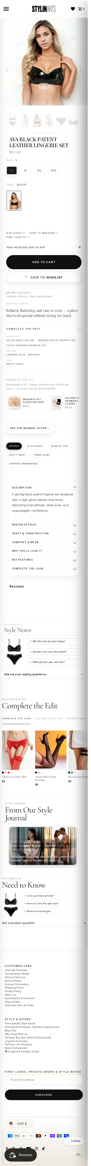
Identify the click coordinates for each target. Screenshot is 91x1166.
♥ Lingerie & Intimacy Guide (22, 1051)
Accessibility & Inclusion (19, 998)
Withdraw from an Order (19, 1005)
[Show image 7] (85, 120)
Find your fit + (18, 237)
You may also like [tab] (49, 719)
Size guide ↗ (15, 233)
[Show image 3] (37, 120)
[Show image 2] (25, 120)
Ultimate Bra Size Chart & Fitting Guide (28, 1037)
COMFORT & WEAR (25, 542)
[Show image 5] (61, 120)
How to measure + (44, 233)
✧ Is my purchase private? (39, 895)
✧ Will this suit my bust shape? (47, 641)
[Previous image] (8, 69)
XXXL (54, 170)
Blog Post (10, 1030)
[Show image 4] (49, 120)
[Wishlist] (72, 8)
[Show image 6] (73, 120)
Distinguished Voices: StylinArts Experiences (32, 1027)
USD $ (22, 1123)
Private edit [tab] (76, 719)
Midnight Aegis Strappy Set (57, 340)
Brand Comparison (16, 1048)
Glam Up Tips (59, 446)
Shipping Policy (14, 987)
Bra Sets (34, 354)
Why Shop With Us (16, 1034)
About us (10, 994)
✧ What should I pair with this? (47, 662)
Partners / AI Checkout (18, 1044)
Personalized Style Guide (20, 1023)
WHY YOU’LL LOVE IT (27, 550)
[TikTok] (43, 1149)
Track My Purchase (16, 970)
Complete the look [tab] (16, 719)
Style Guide (35, 446)
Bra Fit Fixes (14, 364)
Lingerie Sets (15, 354)
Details (14, 446)
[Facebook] (6, 1149)
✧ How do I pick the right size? (41, 903)
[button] (3, 773)
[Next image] (79, 69)
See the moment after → (30, 428)
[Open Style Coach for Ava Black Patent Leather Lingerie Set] (14, 652)
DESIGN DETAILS (24, 524)
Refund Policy (13, 980)
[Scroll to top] (78, 1154)
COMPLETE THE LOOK (28, 568)
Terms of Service (15, 977)
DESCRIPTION (22, 487)
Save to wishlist (46, 277)
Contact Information (17, 984)
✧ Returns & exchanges (37, 911)
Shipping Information (23, 463)
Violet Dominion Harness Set (26, 345)
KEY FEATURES (22, 559)
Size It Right (17, 455)
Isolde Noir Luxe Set (20, 340)
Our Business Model (17, 973)
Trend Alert (42, 455)
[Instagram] (36, 1149)
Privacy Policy (13, 991)
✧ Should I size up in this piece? (48, 651)
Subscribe (44, 1094)
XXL (39, 170)
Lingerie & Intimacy (16, 1040)
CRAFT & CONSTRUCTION (30, 533)
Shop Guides (12, 1001)
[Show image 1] (13, 120)
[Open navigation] (15, 8)
